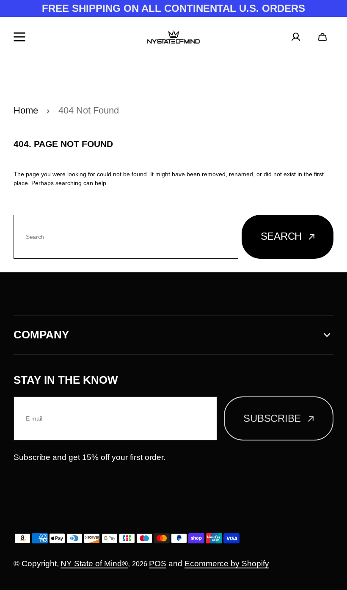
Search (281, 236)
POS (157, 563)
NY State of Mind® (94, 563)
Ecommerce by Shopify (227, 563)
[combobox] (126, 237)
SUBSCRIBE (272, 418)
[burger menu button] (22, 37)
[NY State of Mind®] (173, 36)
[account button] (299, 37)
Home (26, 110)
